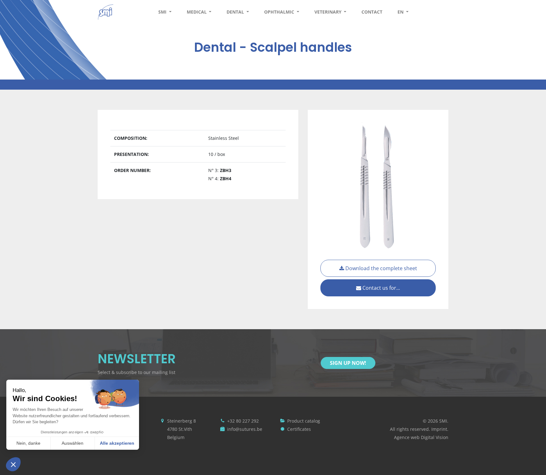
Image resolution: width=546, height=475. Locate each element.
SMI (163, 12)
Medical (197, 12)
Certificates (299, 429)
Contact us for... (380, 287)
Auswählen (72, 443)
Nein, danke (28, 443)
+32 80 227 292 (243, 421)
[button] (13, 464)
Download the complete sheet (380, 268)
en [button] (401, 12)
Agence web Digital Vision (421, 437)
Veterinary (328, 12)
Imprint (439, 429)
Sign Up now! (348, 362)
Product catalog (303, 421)
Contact (371, 12)
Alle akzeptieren (117, 443)
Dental (236, 12)
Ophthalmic (279, 12)
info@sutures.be (244, 429)
